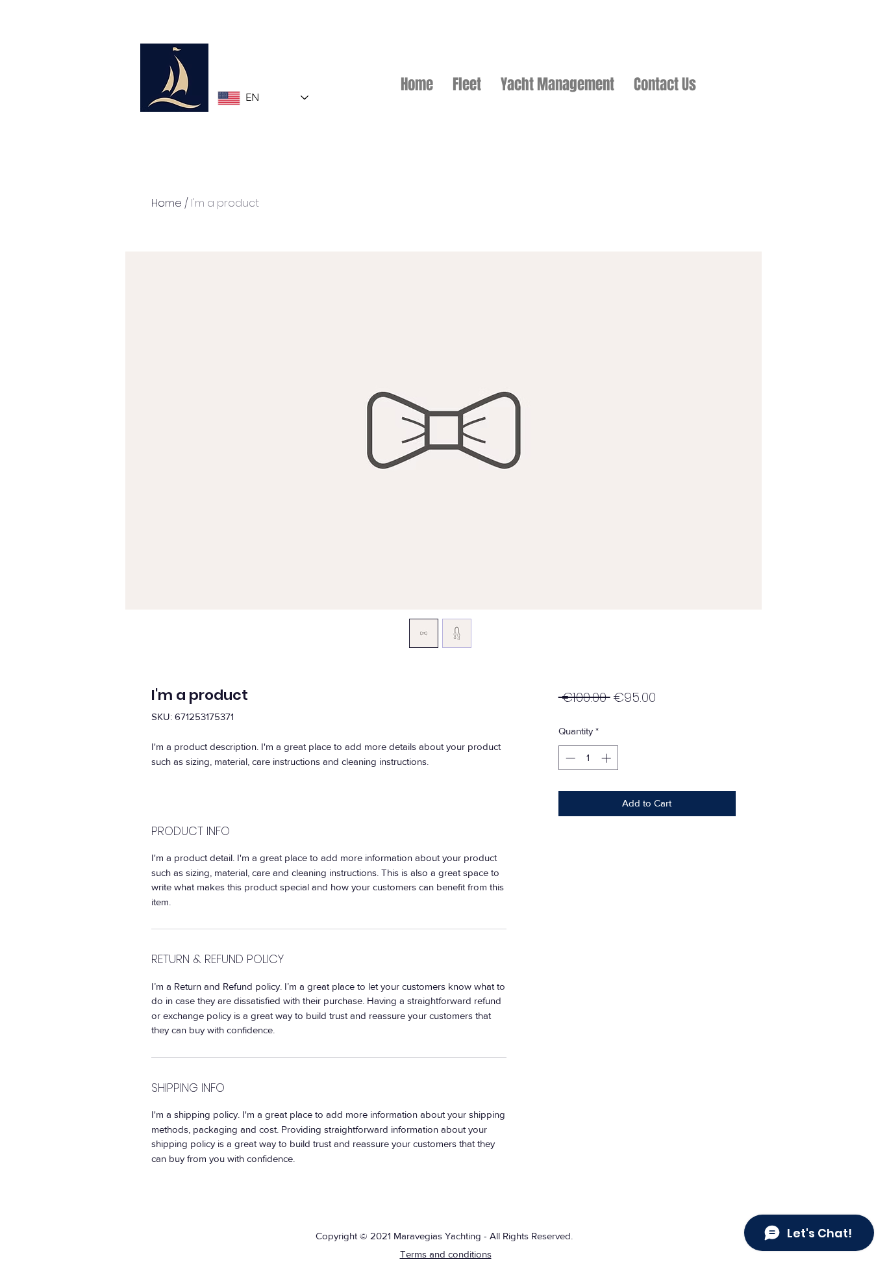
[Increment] (607, 758)
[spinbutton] (588, 758)
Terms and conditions (446, 1253)
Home (166, 203)
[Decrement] (569, 758)
